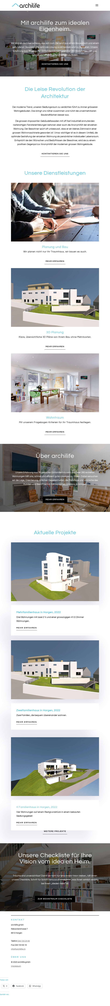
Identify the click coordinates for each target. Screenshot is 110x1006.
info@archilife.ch (18, 949)
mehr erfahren (55, 261)
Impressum (16, 966)
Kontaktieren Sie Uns (55, 154)
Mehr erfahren (26, 628)
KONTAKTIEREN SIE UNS (55, 64)
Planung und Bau (55, 247)
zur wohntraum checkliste (55, 899)
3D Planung (55, 332)
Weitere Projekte (55, 831)
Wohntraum (55, 417)
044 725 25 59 (24, 941)
